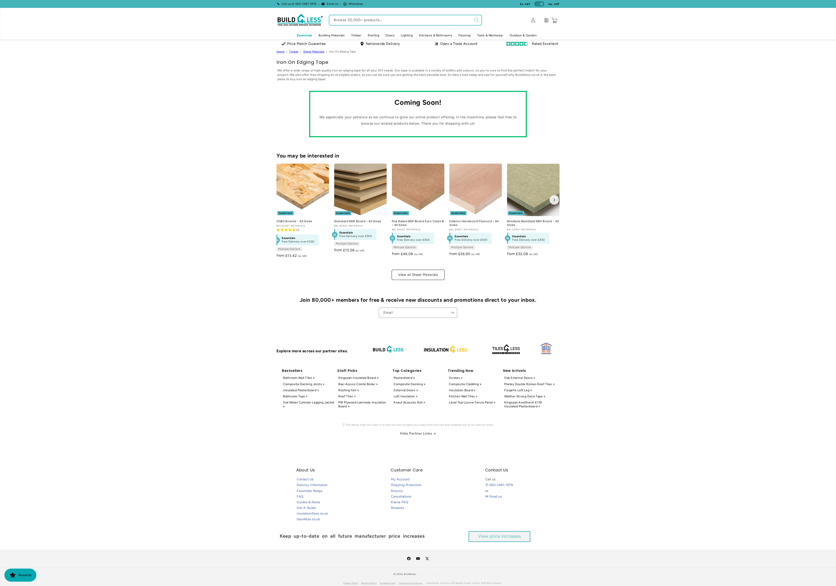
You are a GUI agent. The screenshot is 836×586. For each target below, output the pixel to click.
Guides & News (308, 502)
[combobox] (405, 20)
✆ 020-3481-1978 (499, 485)
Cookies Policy (388, 583)
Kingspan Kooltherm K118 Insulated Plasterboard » (523, 404)
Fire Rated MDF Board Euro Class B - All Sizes (418, 223)
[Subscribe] (452, 313)
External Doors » (406, 390)
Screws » (456, 378)
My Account (400, 479)
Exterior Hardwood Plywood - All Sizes (474, 223)
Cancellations (401, 496)
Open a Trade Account (459, 44)
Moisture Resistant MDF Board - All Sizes (533, 223)
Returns (397, 491)
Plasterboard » (404, 378)
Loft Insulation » (406, 396)
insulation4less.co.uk (312, 513)
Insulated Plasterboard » (301, 390)
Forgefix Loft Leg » (518, 390)
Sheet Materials (313, 51)
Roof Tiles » (347, 396)
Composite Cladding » (465, 384)
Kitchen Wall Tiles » (463, 396)
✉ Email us (493, 496)
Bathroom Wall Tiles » (299, 378)
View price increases (499, 536)
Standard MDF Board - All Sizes (357, 221)
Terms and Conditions (411, 583)
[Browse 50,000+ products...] (476, 20)
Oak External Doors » (519, 378)
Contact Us (305, 479)
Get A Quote (306, 508)
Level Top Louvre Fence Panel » (472, 402)
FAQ (300, 496)
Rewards (397, 508)
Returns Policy (369, 583)
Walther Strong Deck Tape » (525, 396)
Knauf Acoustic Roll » (409, 402)
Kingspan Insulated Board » (358, 378)
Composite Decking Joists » (304, 384)
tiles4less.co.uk (308, 519)
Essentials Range (310, 491)
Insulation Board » (462, 390)
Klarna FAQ (399, 502)
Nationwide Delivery (383, 44)
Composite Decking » (409, 384)
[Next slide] (554, 200)
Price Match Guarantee (306, 44)
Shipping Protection (406, 485)
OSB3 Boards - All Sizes (294, 221)
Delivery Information (312, 485)
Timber (293, 51)
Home (280, 51)
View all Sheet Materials (418, 275)
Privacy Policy (350, 583)
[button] (331, 35)
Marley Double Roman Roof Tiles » (529, 384)
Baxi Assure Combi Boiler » (358, 384)
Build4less (410, 574)
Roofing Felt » (348, 390)
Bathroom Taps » (295, 396)
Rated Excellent (545, 44)
